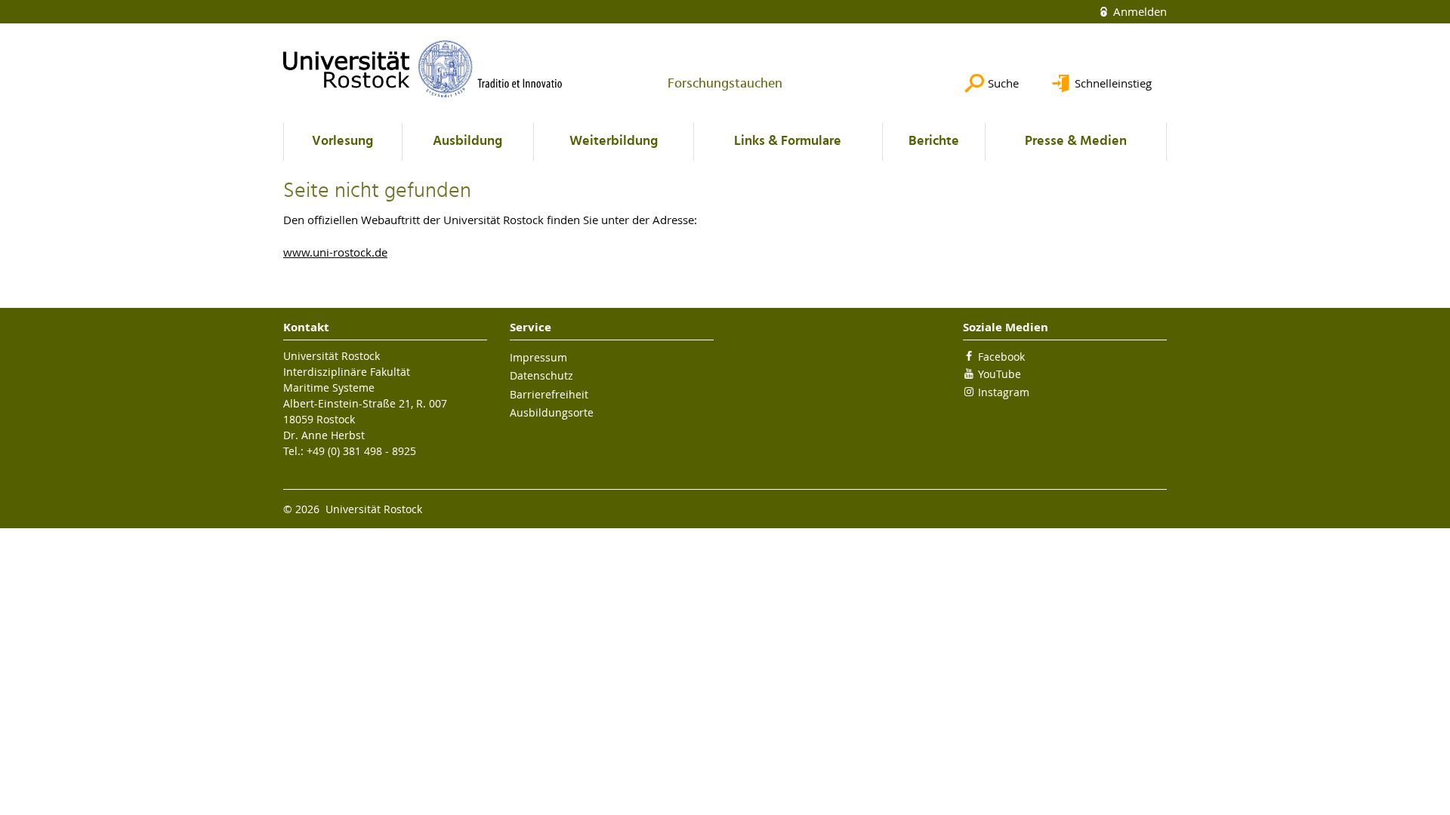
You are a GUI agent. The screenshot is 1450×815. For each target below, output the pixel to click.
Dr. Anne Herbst (324, 435)
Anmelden (1138, 11)
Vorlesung (342, 141)
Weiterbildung (613, 141)
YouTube (999, 374)
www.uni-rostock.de (335, 252)
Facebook (1001, 356)
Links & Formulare (787, 141)
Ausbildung (467, 141)
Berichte (934, 141)
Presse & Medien (1076, 141)
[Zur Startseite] (423, 68)
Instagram (1003, 392)
